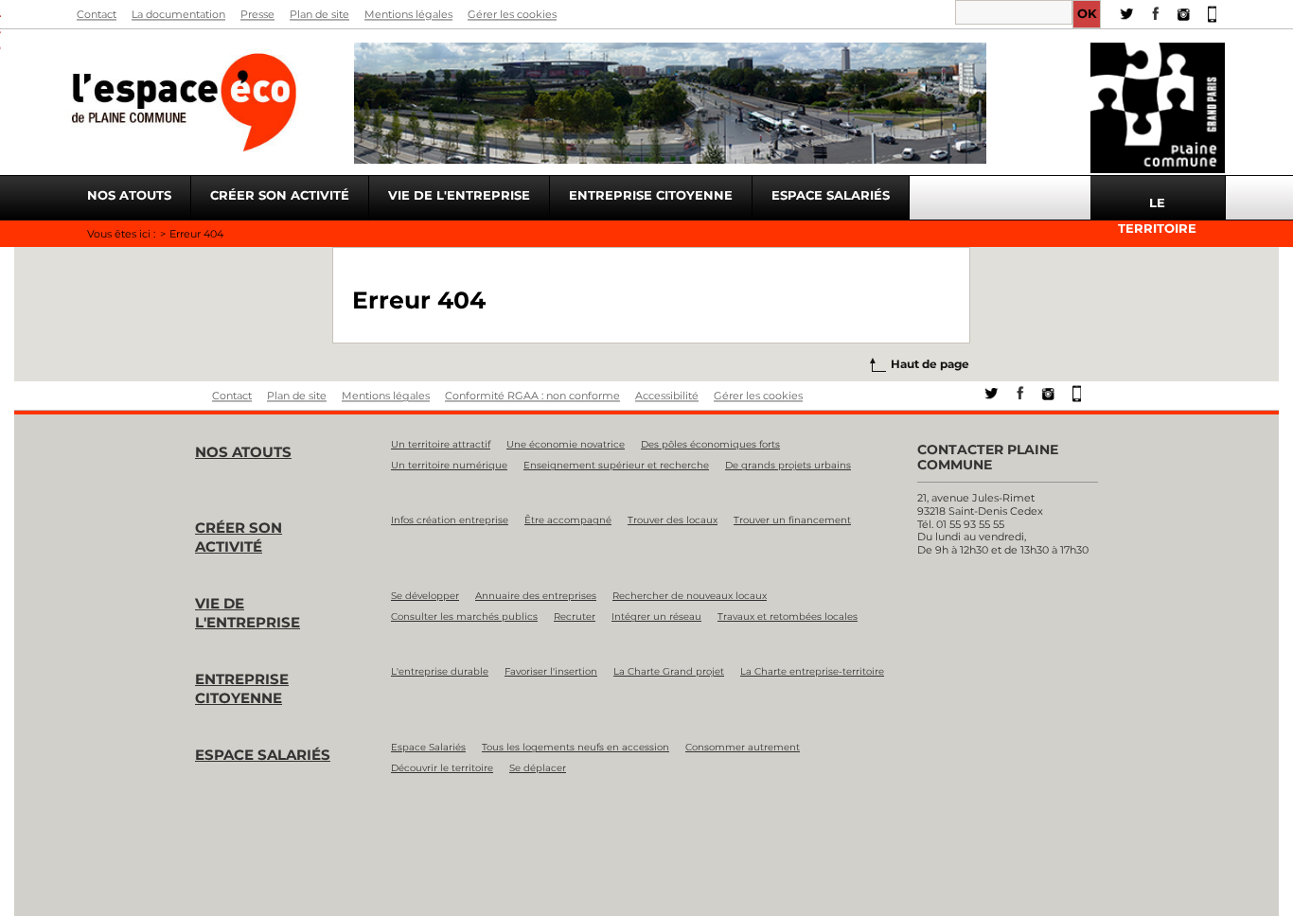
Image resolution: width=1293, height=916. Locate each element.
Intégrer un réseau (656, 616)
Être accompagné (567, 520)
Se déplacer (537, 768)
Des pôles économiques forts (710, 444)
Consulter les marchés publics (464, 616)
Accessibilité (667, 396)
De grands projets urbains (788, 465)
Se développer (425, 596)
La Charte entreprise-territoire (812, 671)
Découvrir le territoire (442, 768)
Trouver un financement (792, 520)
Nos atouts (129, 195)
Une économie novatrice (565, 444)
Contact (96, 14)
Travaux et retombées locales (787, 616)
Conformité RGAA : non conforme (532, 396)
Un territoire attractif (440, 444)
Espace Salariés (428, 747)
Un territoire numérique (449, 465)
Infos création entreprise (449, 520)
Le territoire (1157, 216)
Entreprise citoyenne (651, 195)
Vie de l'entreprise (459, 195)
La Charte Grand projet (668, 671)
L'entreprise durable (439, 671)
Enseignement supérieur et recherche (616, 465)
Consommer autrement (742, 747)
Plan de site (319, 14)
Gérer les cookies (512, 14)
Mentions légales (408, 14)
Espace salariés (830, 195)
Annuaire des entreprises (535, 596)
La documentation (178, 14)
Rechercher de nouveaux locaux (689, 596)
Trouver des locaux (672, 520)
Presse (257, 14)
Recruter (574, 616)
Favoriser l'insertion (551, 671)
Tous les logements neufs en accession (575, 747)
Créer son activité (279, 195)
